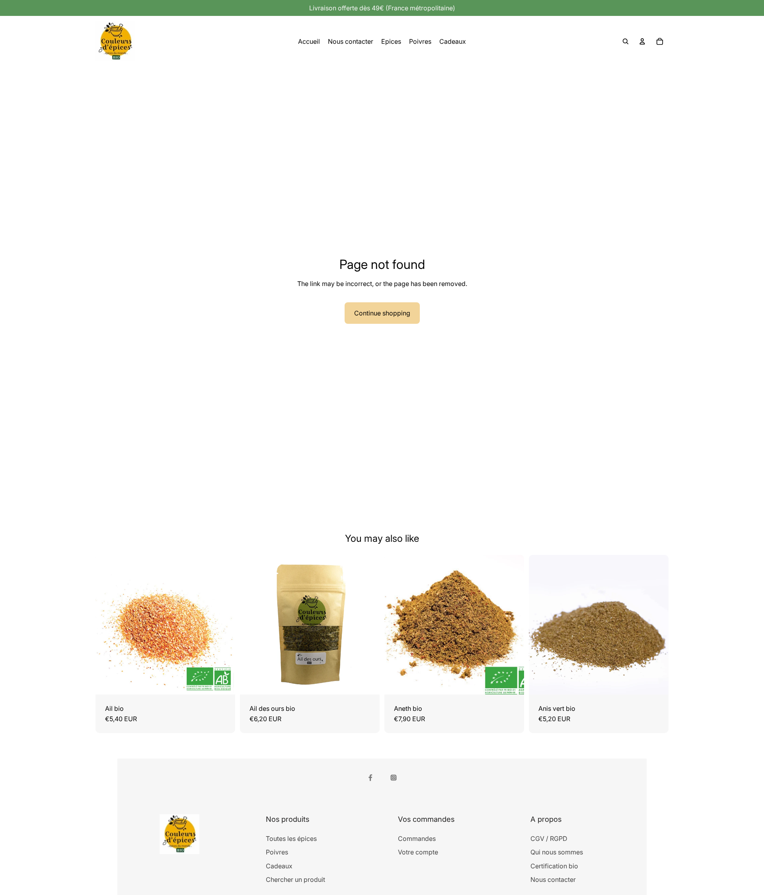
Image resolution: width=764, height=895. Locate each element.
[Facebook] (370, 777)
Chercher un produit (295, 879)
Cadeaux (279, 866)
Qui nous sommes (556, 852)
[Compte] (642, 41)
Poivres (277, 852)
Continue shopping (382, 313)
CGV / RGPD (548, 838)
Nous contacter (553, 879)
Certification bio (554, 866)
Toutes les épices (291, 838)
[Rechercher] (625, 41)
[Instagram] (393, 777)
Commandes (417, 838)
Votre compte (418, 852)
